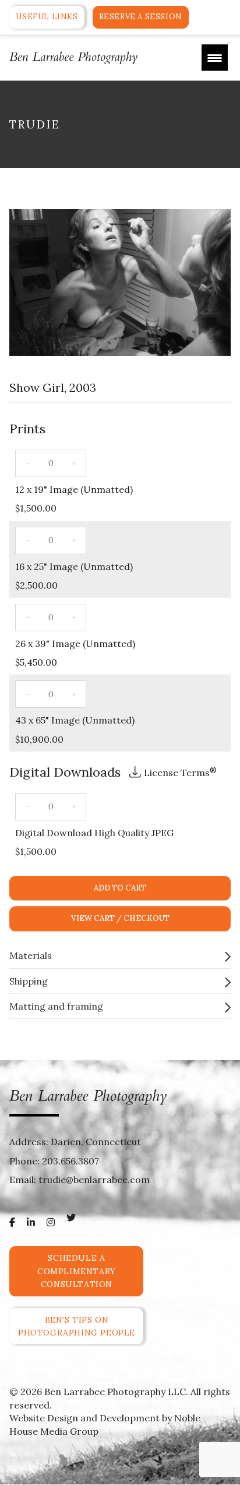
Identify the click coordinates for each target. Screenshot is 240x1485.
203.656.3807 (70, 1161)
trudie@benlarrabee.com (94, 1179)
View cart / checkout (120, 918)
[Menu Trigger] (215, 57)
